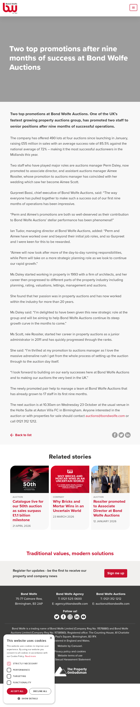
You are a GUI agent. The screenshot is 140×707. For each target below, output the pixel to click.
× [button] (51, 638)
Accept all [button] (17, 691)
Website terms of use (70, 655)
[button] (29, 698)
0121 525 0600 (71, 598)
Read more (30, 656)
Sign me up (115, 573)
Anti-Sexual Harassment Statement (70, 659)
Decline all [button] (40, 691)
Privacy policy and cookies (70, 651)
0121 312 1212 (112, 598)
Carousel (76, 646)
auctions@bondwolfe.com (105, 415)
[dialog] (29, 669)
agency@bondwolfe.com (71, 603)
